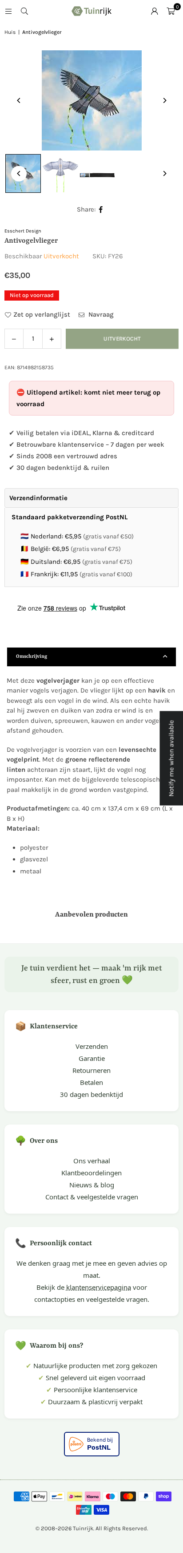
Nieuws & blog (91, 1184)
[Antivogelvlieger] (60, 173)
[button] (171, 11)
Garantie (92, 1058)
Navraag (100, 314)
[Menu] (8, 11)
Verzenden (92, 1046)
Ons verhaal (91, 1160)
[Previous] (19, 100)
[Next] (164, 100)
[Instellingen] (155, 11)
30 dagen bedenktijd (91, 1094)
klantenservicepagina (98, 1287)
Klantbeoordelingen (91, 1172)
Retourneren (91, 1070)
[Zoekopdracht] (24, 11)
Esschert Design (22, 231)
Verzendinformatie (38, 498)
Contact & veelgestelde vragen (91, 1196)
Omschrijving (31, 657)
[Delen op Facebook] (101, 209)
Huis (10, 32)
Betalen (91, 1082)
